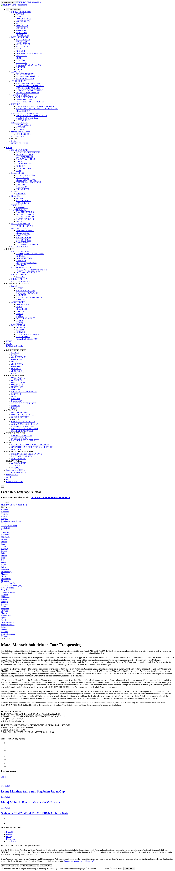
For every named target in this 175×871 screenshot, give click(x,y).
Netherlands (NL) (8, 583)
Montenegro (6, 578)
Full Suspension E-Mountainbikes (30, 254)
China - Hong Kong (9, 525)
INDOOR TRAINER (25, 226)
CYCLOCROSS (23, 235)
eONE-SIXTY (22, 26)
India (3, 553)
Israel (3, 558)
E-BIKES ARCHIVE (20, 279)
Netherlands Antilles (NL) (11, 585)
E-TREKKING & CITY (21, 267)
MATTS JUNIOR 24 (25, 214)
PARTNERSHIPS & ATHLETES (30, 102)
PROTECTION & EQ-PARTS (29, 297)
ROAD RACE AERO (25, 175)
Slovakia (4, 611)
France (4, 544)
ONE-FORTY (22, 46)
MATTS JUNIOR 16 (25, 219)
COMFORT (21, 265)
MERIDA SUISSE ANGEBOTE (25, 113)
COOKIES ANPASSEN (29, 866)
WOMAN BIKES (23, 242)
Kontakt (9, 832)
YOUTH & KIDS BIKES (27, 244)
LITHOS (20, 14)
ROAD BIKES (17, 173)
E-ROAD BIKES (18, 274)
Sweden (4, 620)
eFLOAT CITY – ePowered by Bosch (31, 270)
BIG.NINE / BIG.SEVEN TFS (29, 53)
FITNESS (15, 191)
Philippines (5, 597)
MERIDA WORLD (19, 122)
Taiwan (4, 627)
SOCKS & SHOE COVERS (28, 334)
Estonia (4, 539)
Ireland (4, 555)
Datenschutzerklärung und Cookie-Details (81, 861)
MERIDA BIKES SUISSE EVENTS (31, 115)
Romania (4, 604)
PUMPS (19, 316)
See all (3, 777)
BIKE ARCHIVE (18, 228)
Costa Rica (5, 528)
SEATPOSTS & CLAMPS (27, 293)
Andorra (4, 509)
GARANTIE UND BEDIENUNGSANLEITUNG (37, 109)
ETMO (19, 16)
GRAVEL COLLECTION (27, 339)
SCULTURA (21, 62)
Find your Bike (17, 136)
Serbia (3, 606)
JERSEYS (20, 327)
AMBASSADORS (24, 99)
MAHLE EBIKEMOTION (27, 92)
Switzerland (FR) (8, 625)
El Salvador (6, 537)
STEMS (19, 288)
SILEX (19, 69)
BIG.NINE (20, 51)
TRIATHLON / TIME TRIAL (28, 182)
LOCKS (19, 323)
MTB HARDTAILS (24, 154)
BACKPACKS (22, 304)
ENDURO (20, 166)
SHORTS (20, 330)
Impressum (10, 834)
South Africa (6, 615)
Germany (5, 546)
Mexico (4, 576)
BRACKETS (21, 309)
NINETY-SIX (22, 49)
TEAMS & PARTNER (20, 95)
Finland (4, 542)
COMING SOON (23, 134)
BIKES (9, 148)
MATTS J (20, 221)
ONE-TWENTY (23, 39)
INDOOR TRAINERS (20, 224)
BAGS (19, 307)
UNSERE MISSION (25, 74)
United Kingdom (8, 634)
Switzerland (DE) (8, 622)
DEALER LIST (23, 111)
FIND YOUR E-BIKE (20, 281)
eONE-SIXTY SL (23, 19)
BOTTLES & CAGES (25, 318)
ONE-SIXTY (22, 42)
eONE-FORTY (22, 28)
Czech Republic (7, 532)
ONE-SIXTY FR (23, 44)
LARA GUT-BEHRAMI (26, 97)
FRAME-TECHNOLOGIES (28, 88)
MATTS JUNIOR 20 (25, 217)
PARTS (14, 286)
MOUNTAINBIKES (20, 150)
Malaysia (4, 574)
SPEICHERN (129, 869)
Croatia (4, 530)
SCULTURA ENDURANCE (28, 65)
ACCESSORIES (18, 302)
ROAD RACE (22, 177)
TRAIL (19, 161)
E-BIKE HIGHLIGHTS (21, 12)
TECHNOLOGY (18, 81)
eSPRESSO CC (22, 35)
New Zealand (6, 590)
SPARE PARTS (23, 300)
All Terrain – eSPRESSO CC (28, 272)
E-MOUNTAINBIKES (20, 251)
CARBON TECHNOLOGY (28, 83)
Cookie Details (46, 866)
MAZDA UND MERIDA (27, 118)
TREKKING (16, 205)
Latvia (3, 567)
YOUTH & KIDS (18, 210)
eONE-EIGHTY (23, 21)
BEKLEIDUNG (18, 325)
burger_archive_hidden (20, 132)
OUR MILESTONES (25, 79)
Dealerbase (10, 839)
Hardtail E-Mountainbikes (26, 263)
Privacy (9, 837)
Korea (3, 565)
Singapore (5, 608)
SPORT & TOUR (23, 168)
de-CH (9, 477)
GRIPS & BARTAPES (25, 290)
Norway (4, 595)
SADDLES (21, 295)
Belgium (4, 519)
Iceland (4, 551)
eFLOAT (20, 23)
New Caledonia (7, 588)
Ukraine (4, 631)
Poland (4, 599)
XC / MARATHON (24, 157)
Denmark (5, 535)
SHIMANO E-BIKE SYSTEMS (29, 90)
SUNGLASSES (23, 337)
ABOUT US (16, 72)
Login (13, 141)
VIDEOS (20, 129)
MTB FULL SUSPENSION (28, 152)
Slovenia (4, 613)
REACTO (20, 60)
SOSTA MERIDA (24, 120)
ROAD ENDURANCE (26, 180)
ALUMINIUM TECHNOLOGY (30, 86)
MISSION (20, 67)
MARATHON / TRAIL (26, 159)
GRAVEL (15, 196)
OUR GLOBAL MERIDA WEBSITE (50, 497)
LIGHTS (20, 311)
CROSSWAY (22, 207)
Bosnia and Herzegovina (11, 521)
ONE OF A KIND (24, 125)
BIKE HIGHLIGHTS (20, 37)
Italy (3, 560)
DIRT (18, 58)
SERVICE (15, 104)
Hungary (4, 548)
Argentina (5, 512)
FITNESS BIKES (23, 240)
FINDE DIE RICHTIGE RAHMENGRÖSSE (35, 106)
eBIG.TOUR (21, 33)
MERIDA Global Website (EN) (14, 505)
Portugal (4, 602)
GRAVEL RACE (23, 201)
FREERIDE (21, 260)
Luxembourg (6, 572)
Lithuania (5, 569)
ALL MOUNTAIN (24, 164)
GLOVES (20, 332)
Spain (3, 618)
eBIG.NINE (21, 30)
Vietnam (4, 636)
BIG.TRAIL (21, 56)
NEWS (9, 341)
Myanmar (5, 581)
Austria (4, 516)
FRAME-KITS (22, 189)
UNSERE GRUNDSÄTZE (27, 76)
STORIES (20, 127)
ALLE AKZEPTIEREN (10, 866)
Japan (3, 562)
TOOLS (19, 320)
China (3, 523)
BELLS (19, 313)
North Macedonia (8, 592)
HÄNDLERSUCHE (19, 143)
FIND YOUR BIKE (19, 247)
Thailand (4, 629)
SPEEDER (20, 194)
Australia (4, 514)
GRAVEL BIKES (23, 237)
